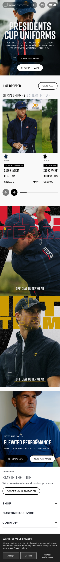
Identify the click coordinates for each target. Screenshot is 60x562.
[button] (42, 5)
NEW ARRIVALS (42, 459)
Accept (11, 555)
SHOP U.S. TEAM (30, 58)
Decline (28, 555)
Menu (52, 5)
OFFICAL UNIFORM (14, 165)
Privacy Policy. (20, 548)
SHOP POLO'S (15, 459)
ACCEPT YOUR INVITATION (21, 491)
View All (47, 86)
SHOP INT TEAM (30, 67)
